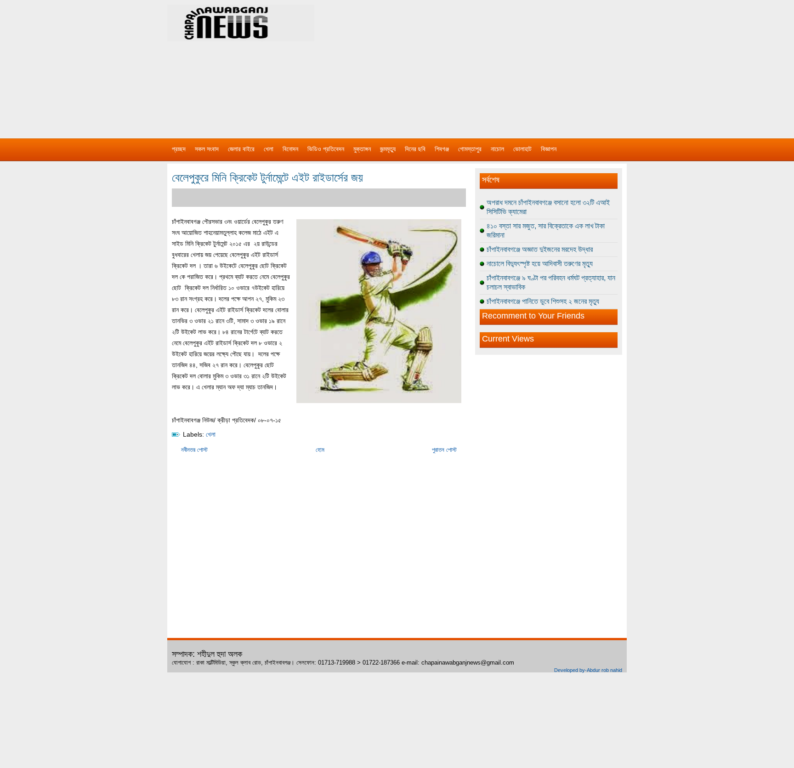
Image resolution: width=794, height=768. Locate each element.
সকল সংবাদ (207, 149)
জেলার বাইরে (241, 149)
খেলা (268, 149)
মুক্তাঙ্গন (362, 149)
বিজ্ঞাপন (548, 149)
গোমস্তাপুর (470, 149)
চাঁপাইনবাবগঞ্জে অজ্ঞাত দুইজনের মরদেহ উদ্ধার (540, 249)
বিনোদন (290, 149)
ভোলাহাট (522, 149)
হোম (320, 449)
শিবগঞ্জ (442, 149)
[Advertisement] (493, 64)
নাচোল (497, 149)
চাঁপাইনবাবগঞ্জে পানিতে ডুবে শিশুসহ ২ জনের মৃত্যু (543, 301)
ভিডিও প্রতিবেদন (325, 149)
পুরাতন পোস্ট (444, 449)
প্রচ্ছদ (179, 149)
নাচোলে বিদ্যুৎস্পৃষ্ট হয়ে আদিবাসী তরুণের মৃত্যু (540, 263)
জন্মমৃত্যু (388, 149)
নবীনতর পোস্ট (194, 449)
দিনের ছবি (415, 149)
